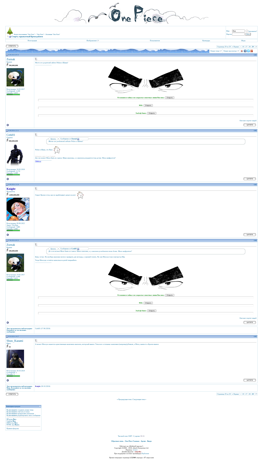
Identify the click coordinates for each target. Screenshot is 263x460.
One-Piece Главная (132, 441)
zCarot (135, 450)
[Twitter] (248, 51)
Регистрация (32, 40)
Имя (227, 31)
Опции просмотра (230, 51)
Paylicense (145, 453)
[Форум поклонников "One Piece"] (131, 12)
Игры (243, 40)
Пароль (229, 34)
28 (250, 47)
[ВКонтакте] (245, 51)
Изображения (91, 40)
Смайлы (9, 421)
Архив (143, 441)
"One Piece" (40, 34)
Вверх (149, 441)
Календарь (206, 40)
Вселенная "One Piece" (53, 34)
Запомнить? (252, 31)
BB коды (10, 419)
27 (246, 47)
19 (243, 47)
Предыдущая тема (125, 399)
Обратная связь (117, 441)
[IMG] (9, 423)
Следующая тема (139, 399)
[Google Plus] (251, 51)
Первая (235, 47)
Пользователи (155, 40)
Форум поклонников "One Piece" (24, 34)
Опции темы (214, 51)
